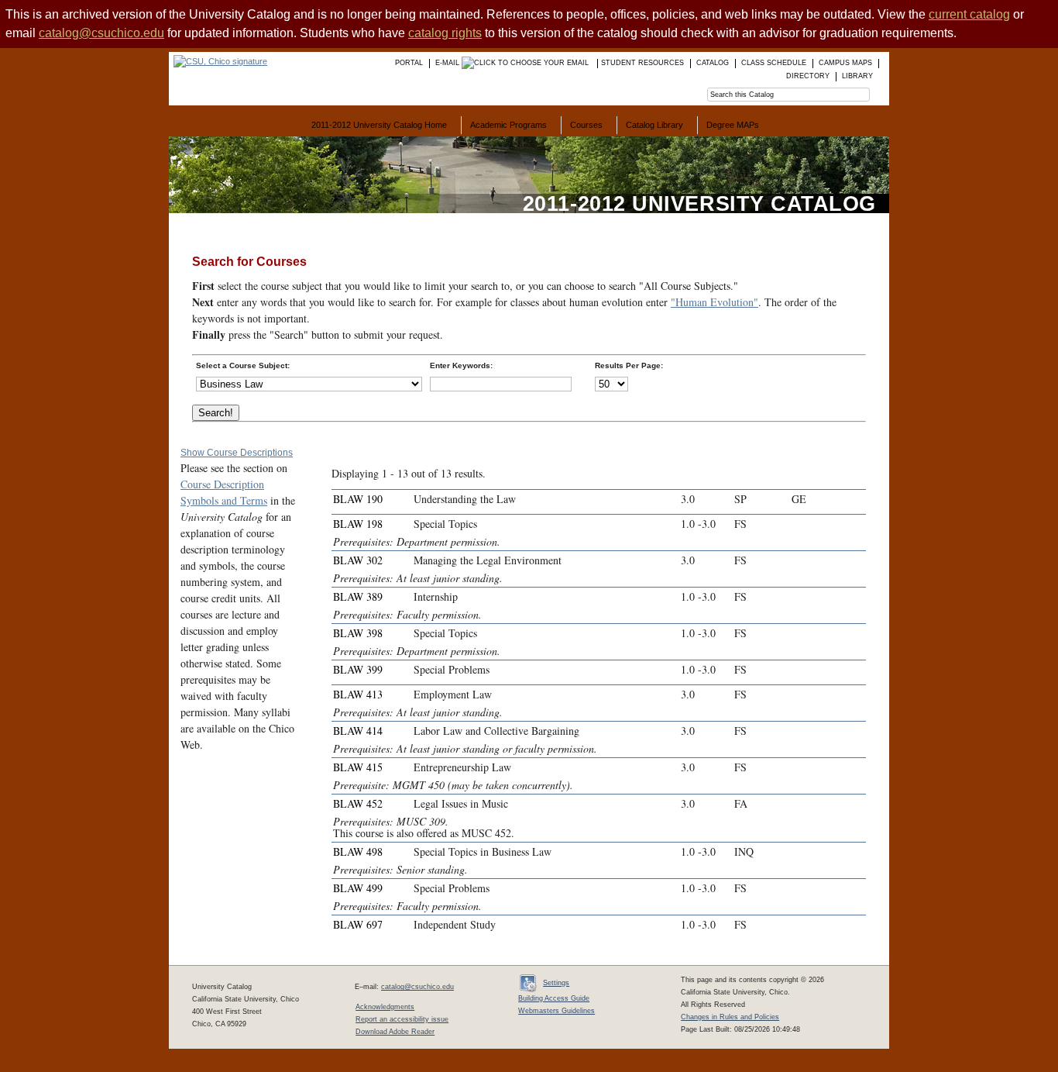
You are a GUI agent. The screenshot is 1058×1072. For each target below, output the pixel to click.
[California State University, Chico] (218, 61)
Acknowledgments (385, 1007)
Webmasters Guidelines (556, 1011)
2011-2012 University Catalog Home (379, 124)
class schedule (773, 63)
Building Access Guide (553, 998)
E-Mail (448, 63)
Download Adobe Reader (395, 1032)
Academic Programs (508, 124)
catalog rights (445, 33)
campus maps (845, 63)
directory (808, 76)
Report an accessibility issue (402, 1019)
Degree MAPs (732, 124)
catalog (712, 63)
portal (409, 63)
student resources (642, 63)
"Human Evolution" (714, 302)
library (857, 76)
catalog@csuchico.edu (101, 33)
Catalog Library (654, 124)
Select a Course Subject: (243, 365)
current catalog (969, 14)
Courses (586, 124)
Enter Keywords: (461, 365)
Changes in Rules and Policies (730, 1017)
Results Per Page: (629, 365)
